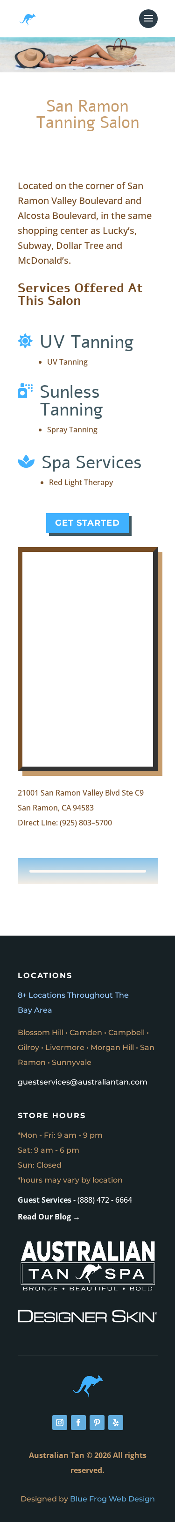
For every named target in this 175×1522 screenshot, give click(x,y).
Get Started (87, 523)
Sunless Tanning (71, 401)
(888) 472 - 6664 (104, 1200)
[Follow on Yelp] (115, 1422)
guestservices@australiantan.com (82, 1082)
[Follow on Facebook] (78, 1422)
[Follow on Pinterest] (97, 1422)
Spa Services (92, 462)
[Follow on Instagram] (59, 1422)
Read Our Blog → (49, 1217)
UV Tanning (87, 342)
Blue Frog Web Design (112, 1498)
